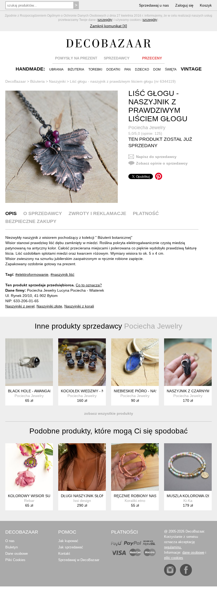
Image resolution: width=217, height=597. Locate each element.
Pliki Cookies (15, 560)
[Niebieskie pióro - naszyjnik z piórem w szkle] (135, 362)
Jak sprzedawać (70, 547)
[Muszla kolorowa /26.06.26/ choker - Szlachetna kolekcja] (188, 467)
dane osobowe (193, 552)
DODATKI (113, 69)
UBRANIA (56, 69)
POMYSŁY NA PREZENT (76, 58)
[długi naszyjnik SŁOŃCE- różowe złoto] (82, 467)
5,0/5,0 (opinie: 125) (145, 133)
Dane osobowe (16, 554)
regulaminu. (173, 547)
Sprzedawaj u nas (154, 5)
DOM (157, 69)
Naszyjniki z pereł (19, 306)
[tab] (11, 213)
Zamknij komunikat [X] (108, 26)
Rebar (29, 500)
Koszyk (206, 5)
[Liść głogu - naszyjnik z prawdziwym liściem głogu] (61, 147)
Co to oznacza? (89, 285)
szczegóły (105, 20)
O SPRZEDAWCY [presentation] (42, 213)
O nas (10, 541)
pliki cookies (173, 558)
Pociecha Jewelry (146, 127)
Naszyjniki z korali (79, 306)
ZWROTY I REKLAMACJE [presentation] (97, 213)
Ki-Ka (187, 500)
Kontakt (64, 554)
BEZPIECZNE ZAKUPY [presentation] (30, 221)
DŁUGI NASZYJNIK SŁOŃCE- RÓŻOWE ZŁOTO (101, 496)
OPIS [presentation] (11, 213)
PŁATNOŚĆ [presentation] (146, 213)
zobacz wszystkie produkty (108, 413)
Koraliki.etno (135, 500)
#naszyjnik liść (62, 274)
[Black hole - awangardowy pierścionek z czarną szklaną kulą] (29, 362)
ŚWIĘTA (171, 69)
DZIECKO (142, 69)
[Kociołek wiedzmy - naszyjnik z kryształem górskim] (82, 362)
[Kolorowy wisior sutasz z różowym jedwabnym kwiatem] (29, 467)
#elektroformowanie (31, 274)
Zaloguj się (184, 5)
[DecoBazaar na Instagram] (170, 570)
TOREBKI (95, 69)
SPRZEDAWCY (116, 58)
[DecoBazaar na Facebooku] (186, 570)
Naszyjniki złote (49, 306)
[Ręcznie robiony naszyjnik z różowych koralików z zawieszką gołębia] (135, 467)
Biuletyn (11, 547)
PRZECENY (152, 58)
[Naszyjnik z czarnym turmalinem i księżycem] (188, 362)
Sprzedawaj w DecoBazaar (78, 560)
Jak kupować (68, 541)
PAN (127, 69)
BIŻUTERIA (76, 69)
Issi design (82, 500)
